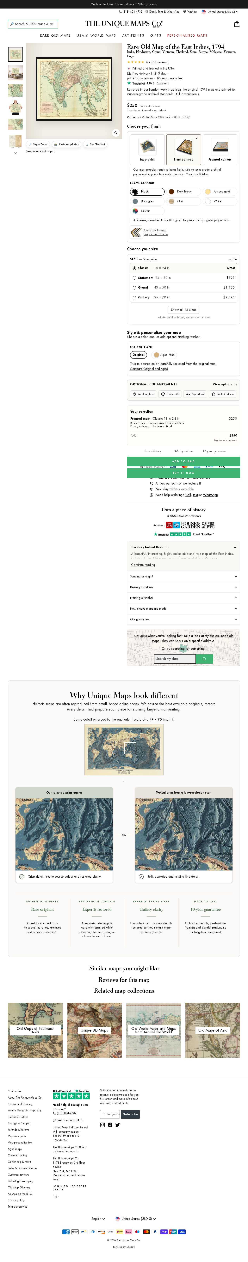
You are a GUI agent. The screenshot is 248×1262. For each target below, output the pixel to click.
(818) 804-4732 (67, 1113)
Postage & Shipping (19, 1123)
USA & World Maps (96, 35)
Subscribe (130, 1114)
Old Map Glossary (19, 1187)
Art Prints (133, 35)
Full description (186, 94)
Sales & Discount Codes (22, 1168)
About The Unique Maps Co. (25, 1097)
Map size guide (17, 1136)
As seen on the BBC (20, 1194)
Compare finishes (197, 174)
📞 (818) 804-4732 (130, 11)
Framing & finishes (141, 597)
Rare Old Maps (55, 35)
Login (56, 1196)
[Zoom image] (116, 133)
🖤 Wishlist (190, 11)
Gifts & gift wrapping (20, 1181)
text (195, 495)
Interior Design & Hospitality (25, 1110)
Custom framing (17, 1155)
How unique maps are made (148, 608)
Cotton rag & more (19, 1162)
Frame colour (142, 183)
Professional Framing (20, 1104)
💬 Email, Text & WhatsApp (162, 11)
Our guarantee (139, 619)
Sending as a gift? (141, 576)
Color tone (141, 347)
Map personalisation (20, 1142)
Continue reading (143, 564)
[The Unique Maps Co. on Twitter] (117, 1125)
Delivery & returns (141, 587)
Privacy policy (16, 1200)
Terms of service (17, 1206)
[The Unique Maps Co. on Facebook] (110, 1125)
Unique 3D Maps (18, 1117)
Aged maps (15, 1149)
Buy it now (183, 473)
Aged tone (167, 354)
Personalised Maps (187, 35)
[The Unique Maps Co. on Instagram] (102, 1125)
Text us (61, 1120)
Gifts (156, 35)
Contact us (14, 1091)
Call (188, 495)
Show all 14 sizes (183, 309)
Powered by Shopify (124, 1247)
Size (183, 259)
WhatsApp (210, 495)
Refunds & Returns (18, 1130)
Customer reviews (18, 1175)
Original (139, 354)
